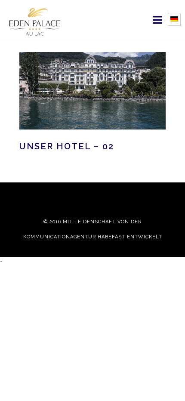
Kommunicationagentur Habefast (74, 237)
